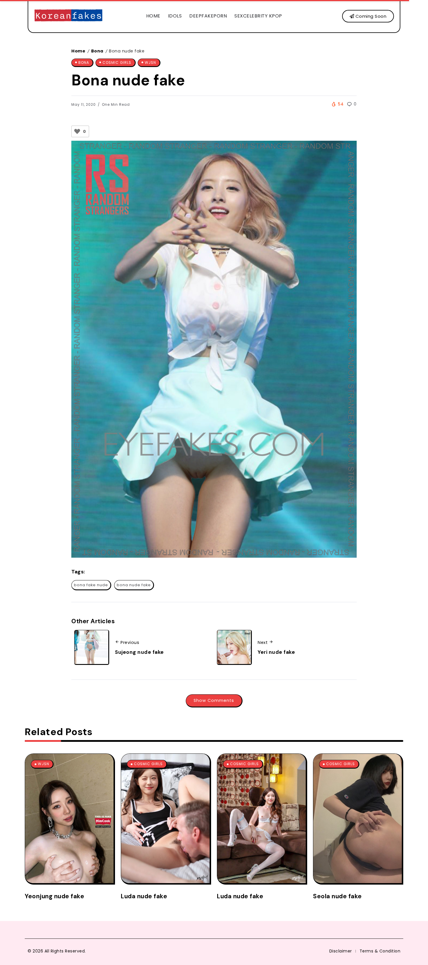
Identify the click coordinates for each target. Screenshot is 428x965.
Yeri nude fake (276, 652)
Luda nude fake (144, 896)
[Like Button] (77, 131)
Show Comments (214, 700)
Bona (97, 51)
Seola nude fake (337, 896)
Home (78, 51)
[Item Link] (69, 818)
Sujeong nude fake (139, 652)
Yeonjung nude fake (54, 896)
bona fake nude (91, 584)
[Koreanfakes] (68, 16)
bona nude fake (134, 584)
